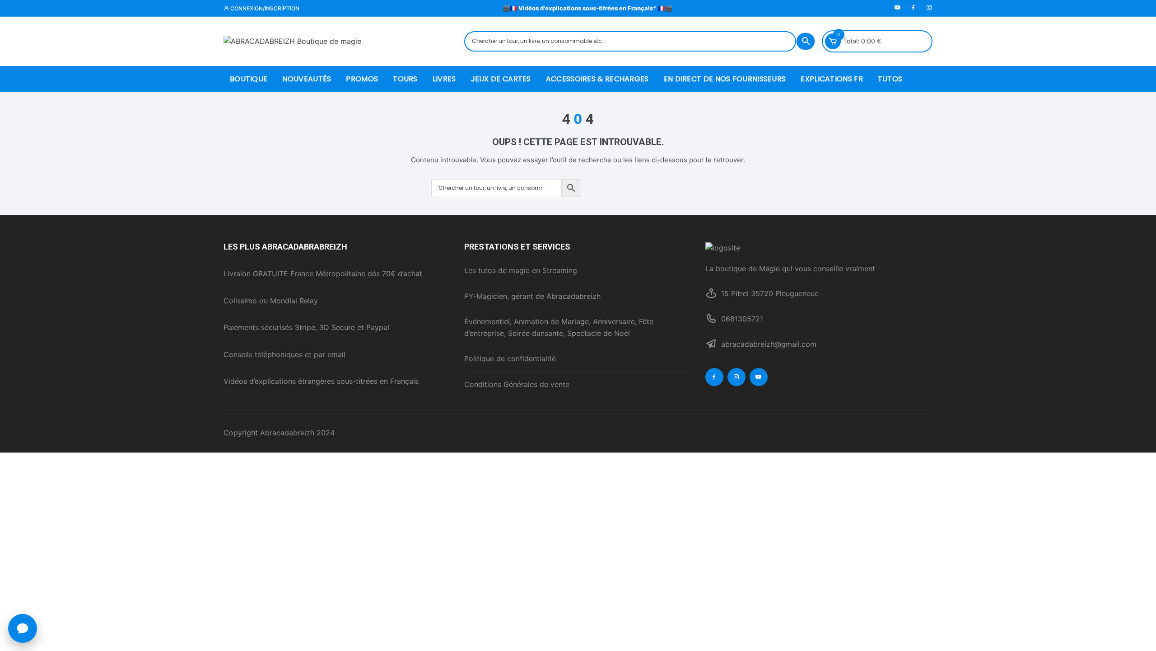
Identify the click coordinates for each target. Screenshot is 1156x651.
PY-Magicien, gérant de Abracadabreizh (532, 296)
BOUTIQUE (248, 79)
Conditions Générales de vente (516, 384)
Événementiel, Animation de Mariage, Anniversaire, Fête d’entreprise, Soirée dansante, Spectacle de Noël (558, 327)
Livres (444, 79)
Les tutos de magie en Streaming (520, 270)
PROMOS (362, 79)
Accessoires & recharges (597, 79)
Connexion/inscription (264, 8)
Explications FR (832, 79)
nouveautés (306, 79)
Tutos (890, 79)
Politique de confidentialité (510, 358)
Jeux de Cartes (501, 79)
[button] (22, 628)
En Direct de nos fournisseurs (725, 79)
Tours (405, 79)
